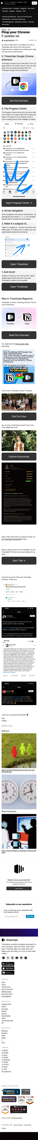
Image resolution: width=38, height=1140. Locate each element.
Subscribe (30, 916)
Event (3, 1042)
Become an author (7, 994)
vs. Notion (5, 1066)
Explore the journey (19, 456)
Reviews (16, 8)
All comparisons (6, 1071)
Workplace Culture (21, 22)
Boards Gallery (6, 1016)
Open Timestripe (19, 264)
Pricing (6, 4)
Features (13, 2)
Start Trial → (19, 560)
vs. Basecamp (6, 1059)
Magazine (7, 2)
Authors (4, 1006)
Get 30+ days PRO (7, 989)
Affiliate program (6, 991)
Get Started (19, 888)
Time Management (8, 22)
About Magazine (6, 996)
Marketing (5, 1030)
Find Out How (19, 416)
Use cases (31, 8)
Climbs (25, 2)
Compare (12, 11)
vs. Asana (4, 1055)
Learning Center (7, 8)
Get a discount (6, 987)
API (10, 4)
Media (3, 1035)
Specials (31, 22)
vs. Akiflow (5, 1050)
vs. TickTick (5, 1064)
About (13, 4)
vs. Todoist (5, 1062)
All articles (5, 24)
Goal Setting (6, 19)
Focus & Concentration (24, 16)
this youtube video (22, 344)
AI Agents (23, 8)
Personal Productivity (18, 19)
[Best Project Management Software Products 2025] (29, 1100)
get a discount (17, 1118)
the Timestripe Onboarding (11, 539)
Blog (9, 29)
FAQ (24, 11)
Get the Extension (19, 100)
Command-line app (7, 1020)
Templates (20, 2)
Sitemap (4, 1013)
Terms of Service (18, 1125)
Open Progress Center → (19, 202)
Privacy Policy (27, 1125)
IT (2, 1040)
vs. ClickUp (5, 1057)
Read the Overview (19, 335)
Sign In (34, 3)
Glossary (19, 11)
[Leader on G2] (5, 1110)
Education (4, 1033)
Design (4, 1037)
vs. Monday (5, 1052)
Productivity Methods (9, 16)
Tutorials (5, 11)
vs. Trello (4, 1069)
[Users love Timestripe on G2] (21, 1100)
